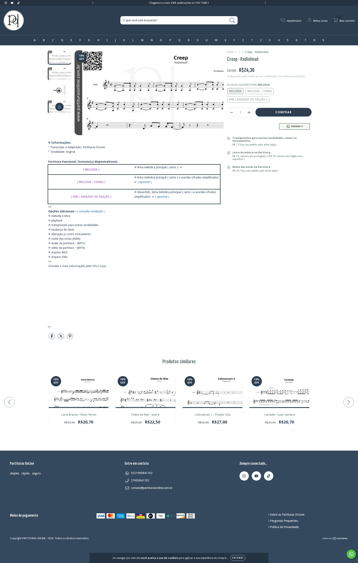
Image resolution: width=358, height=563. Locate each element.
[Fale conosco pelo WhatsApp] (351, 554)
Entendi (237, 558)
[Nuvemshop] (335, 539)
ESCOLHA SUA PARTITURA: (248, 84)
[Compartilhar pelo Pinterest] (70, 337)
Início (230, 52)
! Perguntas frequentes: (283, 520)
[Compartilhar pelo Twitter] (61, 337)
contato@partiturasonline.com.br (152, 488)
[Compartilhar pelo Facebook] (52, 337)
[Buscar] (232, 20)
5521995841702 (141, 473)
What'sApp (99, 266)
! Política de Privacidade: (283, 527)
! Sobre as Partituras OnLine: (286, 514)
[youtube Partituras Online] (12, 3)
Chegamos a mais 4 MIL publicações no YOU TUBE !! (179, 2)
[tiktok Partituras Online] (18, 3)
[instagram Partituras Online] (6, 3)
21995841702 (140, 480)
